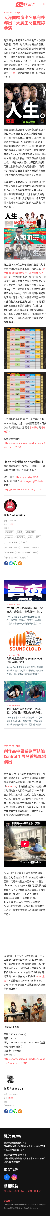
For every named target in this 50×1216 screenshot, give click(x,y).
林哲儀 (7, 558)
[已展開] (5, 4)
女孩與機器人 (31, 532)
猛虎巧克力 (21, 537)
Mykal (30, 537)
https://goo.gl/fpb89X (31, 481)
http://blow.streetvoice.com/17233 (22, 489)
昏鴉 (35, 552)
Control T (11, 786)
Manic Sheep (9, 552)
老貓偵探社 (9, 532)
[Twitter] (11, 563)
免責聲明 (8, 1201)
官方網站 (33, 427)
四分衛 (34, 547)
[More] (20, 563)
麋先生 (38, 537)
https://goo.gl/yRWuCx (27, 477)
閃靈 (13, 73)
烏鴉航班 (23, 558)
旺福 (19, 552)
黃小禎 (22, 542)
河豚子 (27, 552)
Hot (15, 558)
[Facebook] (6, 563)
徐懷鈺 (19, 532)
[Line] (15, 563)
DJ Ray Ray (9, 537)
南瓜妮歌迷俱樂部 (12, 547)
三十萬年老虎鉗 (11, 542)
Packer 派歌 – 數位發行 (32, 1191)
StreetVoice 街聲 (11, 1191)
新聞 (18, 12)
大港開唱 (25, 547)
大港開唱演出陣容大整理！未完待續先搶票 (24, 273)
